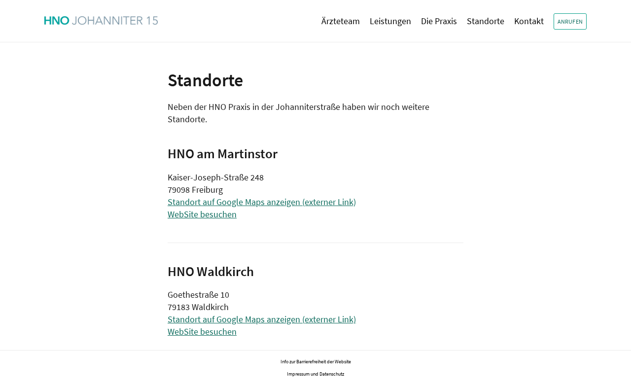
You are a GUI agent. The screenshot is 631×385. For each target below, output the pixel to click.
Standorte (485, 21)
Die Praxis (439, 21)
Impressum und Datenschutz (315, 374)
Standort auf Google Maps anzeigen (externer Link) (262, 202)
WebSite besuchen (202, 214)
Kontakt (529, 21)
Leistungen (390, 21)
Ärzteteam (340, 21)
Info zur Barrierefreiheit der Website (315, 361)
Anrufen (570, 21)
